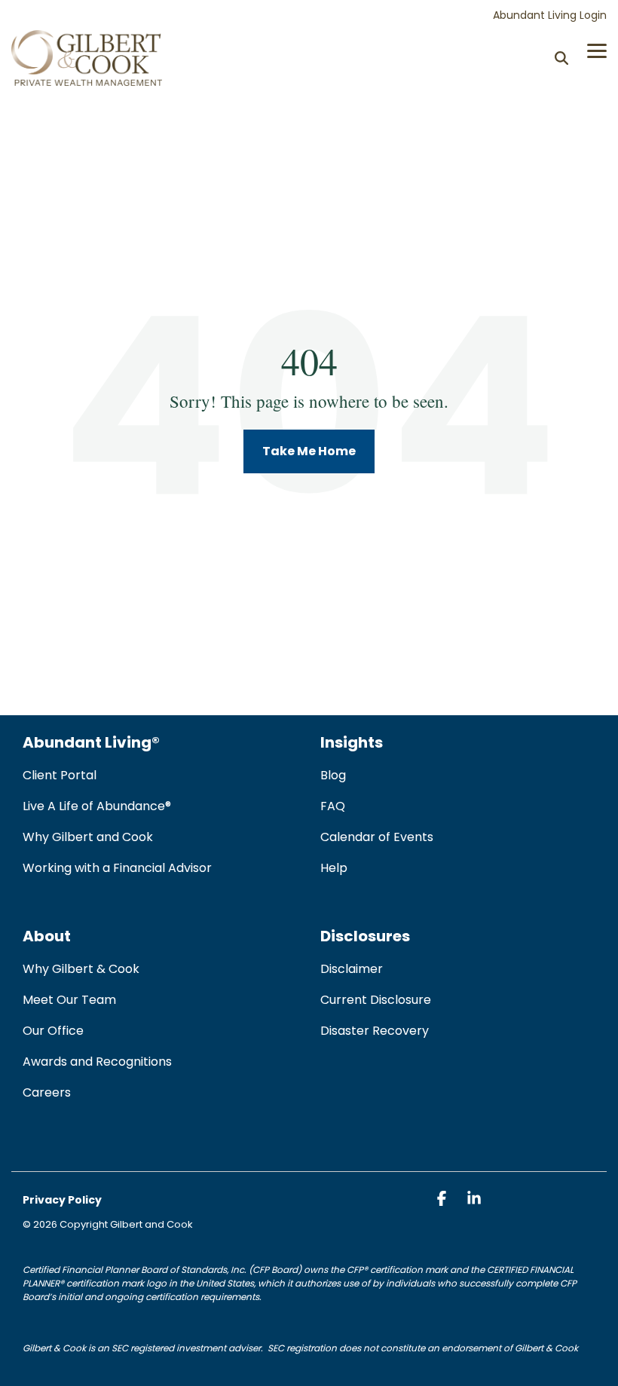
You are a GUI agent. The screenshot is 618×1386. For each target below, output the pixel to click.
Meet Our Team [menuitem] (69, 999)
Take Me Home (309, 451)
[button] (597, 50)
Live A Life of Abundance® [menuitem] (97, 806)
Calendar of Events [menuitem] (376, 837)
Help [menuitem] (333, 868)
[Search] (561, 58)
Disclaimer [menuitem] (351, 969)
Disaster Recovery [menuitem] (374, 1030)
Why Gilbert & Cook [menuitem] (81, 969)
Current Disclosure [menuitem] (375, 999)
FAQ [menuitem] (332, 806)
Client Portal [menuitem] (59, 775)
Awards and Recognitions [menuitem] (97, 1061)
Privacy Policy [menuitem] (62, 1199)
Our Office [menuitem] (53, 1030)
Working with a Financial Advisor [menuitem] (117, 868)
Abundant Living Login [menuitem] (550, 15)
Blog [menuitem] (333, 775)
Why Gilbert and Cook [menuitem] (88, 837)
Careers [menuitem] (47, 1092)
